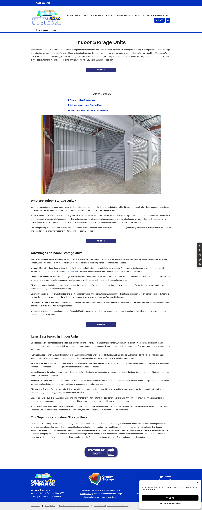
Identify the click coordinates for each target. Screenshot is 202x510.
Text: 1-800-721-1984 (47, 30)
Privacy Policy (176, 503)
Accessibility (35, 506)
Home (70, 16)
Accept (170, 498)
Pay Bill (168, 20)
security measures (70, 271)
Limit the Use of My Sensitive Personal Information (111, 506)
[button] (197, 483)
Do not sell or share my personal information (74, 506)
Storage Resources (158, 16)
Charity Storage (86, 494)
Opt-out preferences (164, 503)
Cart (160, 20)
